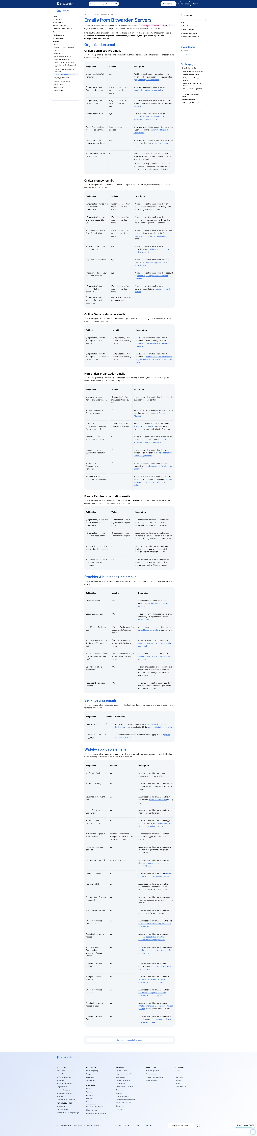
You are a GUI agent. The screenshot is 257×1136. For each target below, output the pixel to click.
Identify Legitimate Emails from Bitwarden (64, 70)
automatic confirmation (143, 426)
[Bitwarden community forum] (124, 1125)
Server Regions (59, 84)
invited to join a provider (148, 630)
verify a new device (157, 826)
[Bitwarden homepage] (72, 3)
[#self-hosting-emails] (83, 700)
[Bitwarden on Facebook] (142, 1125)
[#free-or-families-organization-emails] (83, 496)
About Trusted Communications (65, 62)
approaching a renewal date (147, 80)
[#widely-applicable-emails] (83, 749)
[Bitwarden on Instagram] (146, 1125)
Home (55, 16)
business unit (143, 619)
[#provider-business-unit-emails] (83, 577)
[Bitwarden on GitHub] (129, 1125)
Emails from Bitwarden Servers (65, 74)
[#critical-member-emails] (83, 180)
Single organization (158, 236)
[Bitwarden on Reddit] (120, 1125)
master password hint (158, 800)
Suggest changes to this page (129, 1040)
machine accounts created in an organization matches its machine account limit (154, 359)
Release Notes (57, 19)
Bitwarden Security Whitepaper (64, 47)
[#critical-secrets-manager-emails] (83, 314)
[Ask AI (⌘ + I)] (253, 1132)
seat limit (137, 106)
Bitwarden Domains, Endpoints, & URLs (65, 66)
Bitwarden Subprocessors (62, 82)
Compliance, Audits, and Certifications (61, 78)
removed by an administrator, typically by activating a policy (153, 482)
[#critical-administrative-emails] (83, 50)
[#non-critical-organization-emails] (83, 373)
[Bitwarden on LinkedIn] (138, 1125)
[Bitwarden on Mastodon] (151, 1125)
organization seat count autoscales (148, 90)
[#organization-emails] (83, 44)
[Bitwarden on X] (115, 1125)
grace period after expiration (160, 727)
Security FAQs (58, 87)
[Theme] (198, 1126)
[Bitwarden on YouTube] (133, 1125)
